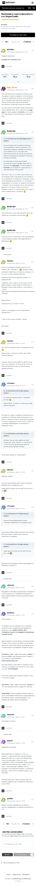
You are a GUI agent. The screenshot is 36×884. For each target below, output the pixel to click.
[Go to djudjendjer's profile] (4, 132)
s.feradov (11, 383)
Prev (6, 42)
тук (11, 59)
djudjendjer (11, 131)
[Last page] (33, 41)
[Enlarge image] (25, 191)
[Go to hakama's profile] (4, 262)
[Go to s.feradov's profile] (4, 384)
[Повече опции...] (32, 51)
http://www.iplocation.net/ (10, 660)
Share (8, 854)
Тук (3, 563)
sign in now (13, 836)
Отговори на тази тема (18, 35)
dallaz (5, 24)
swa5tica (10, 613)
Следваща (27, 42)
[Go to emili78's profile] (4, 742)
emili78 (9, 741)
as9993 (10, 799)
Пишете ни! (16, 874)
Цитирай (9, 66)
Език (8, 874)
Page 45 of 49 (15, 42)
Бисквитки (26, 874)
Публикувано (17, 52)
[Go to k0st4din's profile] (4, 51)
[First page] (2, 41)
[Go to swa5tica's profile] (4, 614)
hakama (10, 261)
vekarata (10, 585)
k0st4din (10, 50)
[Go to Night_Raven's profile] (4, 89)
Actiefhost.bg (16, 878)
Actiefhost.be (26, 878)
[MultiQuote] (3, 66)
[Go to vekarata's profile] (4, 586)
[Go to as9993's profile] (4, 800)
